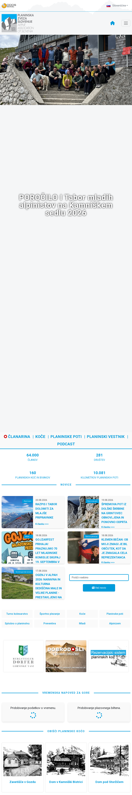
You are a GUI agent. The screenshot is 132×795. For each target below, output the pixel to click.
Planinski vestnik (106, 436)
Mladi (82, 623)
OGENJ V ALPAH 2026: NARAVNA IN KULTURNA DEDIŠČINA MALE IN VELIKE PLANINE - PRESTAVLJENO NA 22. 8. (48, 588)
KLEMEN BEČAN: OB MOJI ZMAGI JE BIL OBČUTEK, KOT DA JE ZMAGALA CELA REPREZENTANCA (114, 548)
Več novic (100, 587)
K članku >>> (42, 524)
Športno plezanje (50, 613)
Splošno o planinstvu (17, 623)
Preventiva (49, 623)
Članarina (18, 436)
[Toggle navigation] (125, 23)
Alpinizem (115, 623)
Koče (40, 436)
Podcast (66, 444)
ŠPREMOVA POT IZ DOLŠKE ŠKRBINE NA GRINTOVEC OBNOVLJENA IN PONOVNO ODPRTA (114, 513)
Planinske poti (66, 436)
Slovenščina (119, 5)
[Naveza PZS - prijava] (10, 6)
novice (66, 484)
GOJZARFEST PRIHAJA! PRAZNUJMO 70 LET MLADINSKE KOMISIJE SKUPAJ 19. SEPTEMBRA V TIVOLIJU (47, 553)
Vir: (6, 756)
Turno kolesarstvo (17, 613)
